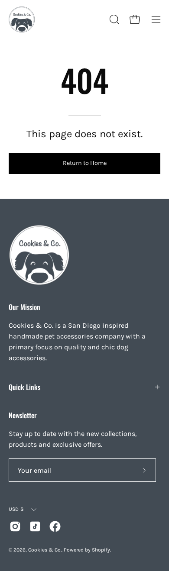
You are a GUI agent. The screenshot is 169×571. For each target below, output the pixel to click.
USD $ (16, 509)
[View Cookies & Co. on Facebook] (55, 526)
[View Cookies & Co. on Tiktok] (35, 526)
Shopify (101, 550)
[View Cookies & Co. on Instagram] (15, 526)
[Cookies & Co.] (22, 19)
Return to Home (85, 163)
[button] (113, 19)
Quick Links (24, 387)
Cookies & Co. (45, 550)
